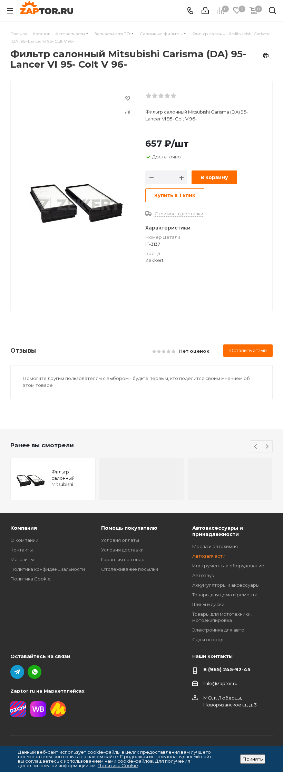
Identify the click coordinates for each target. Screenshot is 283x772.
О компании (24, 540)
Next (267, 447)
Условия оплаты (120, 540)
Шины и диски (208, 604)
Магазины (22, 559)
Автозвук (203, 575)
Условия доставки (122, 550)
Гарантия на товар (123, 559)
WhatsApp (34, 672)
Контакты (21, 550)
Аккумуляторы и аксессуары (226, 585)
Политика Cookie (30, 579)
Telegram (17, 672)
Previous (256, 447)
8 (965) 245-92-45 (227, 669)
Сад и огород (207, 639)
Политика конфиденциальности (47, 569)
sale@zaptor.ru (220, 683)
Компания (23, 528)
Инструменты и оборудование (228, 565)
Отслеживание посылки (129, 569)
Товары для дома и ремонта (224, 594)
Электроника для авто (218, 630)
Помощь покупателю (129, 528)
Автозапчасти (208, 556)
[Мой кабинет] (205, 10)
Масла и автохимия (215, 546)
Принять (253, 759)
